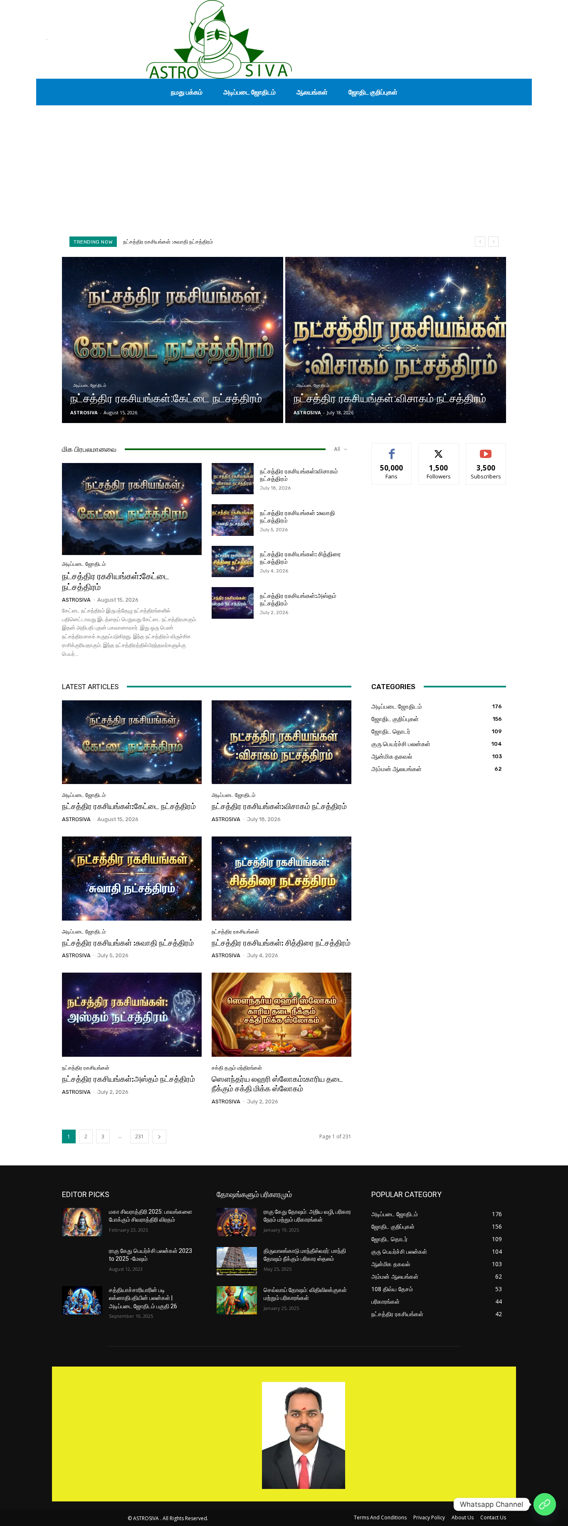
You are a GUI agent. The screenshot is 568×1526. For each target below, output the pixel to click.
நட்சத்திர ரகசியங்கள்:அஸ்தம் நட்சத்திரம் (128, 1079)
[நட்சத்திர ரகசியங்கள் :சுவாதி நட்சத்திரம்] (233, 520)
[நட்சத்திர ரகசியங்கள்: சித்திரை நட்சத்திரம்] (233, 562)
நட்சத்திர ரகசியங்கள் (235, 931)
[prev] (480, 241)
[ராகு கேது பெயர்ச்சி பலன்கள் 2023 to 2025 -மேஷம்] (82, 1261)
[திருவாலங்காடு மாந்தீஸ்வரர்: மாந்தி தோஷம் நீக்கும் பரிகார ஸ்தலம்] (237, 1261)
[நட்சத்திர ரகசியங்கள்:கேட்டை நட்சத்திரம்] (172, 340)
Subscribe (486, 449)
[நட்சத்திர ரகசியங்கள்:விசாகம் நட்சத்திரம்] (395, 340)
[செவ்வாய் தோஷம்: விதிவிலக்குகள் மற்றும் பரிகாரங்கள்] (237, 1300)
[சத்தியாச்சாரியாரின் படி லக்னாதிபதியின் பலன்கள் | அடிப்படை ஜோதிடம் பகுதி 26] (82, 1300)
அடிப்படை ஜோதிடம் (89, 385)
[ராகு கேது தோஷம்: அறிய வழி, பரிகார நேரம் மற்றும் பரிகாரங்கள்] (237, 1222)
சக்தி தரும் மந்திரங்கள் (237, 1067)
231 (139, 1136)
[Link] (544, 1504)
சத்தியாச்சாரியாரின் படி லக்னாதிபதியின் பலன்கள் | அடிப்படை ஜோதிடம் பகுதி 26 (143, 1298)
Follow (439, 449)
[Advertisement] (284, 168)
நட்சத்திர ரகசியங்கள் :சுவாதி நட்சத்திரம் (128, 943)
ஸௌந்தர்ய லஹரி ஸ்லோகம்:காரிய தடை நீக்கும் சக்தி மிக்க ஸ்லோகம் (277, 1083)
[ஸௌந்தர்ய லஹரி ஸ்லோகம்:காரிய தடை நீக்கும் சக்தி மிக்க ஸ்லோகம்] (281, 1015)
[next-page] (159, 1136)
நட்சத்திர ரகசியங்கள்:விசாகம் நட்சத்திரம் (279, 806)
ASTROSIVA (76, 600)
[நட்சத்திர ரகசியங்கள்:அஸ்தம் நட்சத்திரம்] (233, 603)
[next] (493, 241)
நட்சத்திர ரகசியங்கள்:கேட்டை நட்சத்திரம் (129, 806)
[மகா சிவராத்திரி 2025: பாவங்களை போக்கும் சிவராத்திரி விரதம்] (82, 1222)
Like (392, 449)
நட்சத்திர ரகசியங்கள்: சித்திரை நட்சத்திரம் (171, 242)
